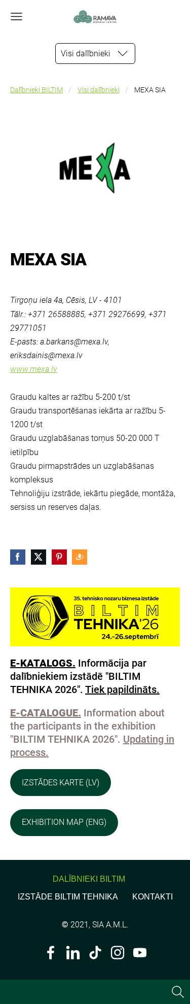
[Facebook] (51, 952)
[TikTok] (95, 952)
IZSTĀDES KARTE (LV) (60, 782)
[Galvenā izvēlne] (16, 16)
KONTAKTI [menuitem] (152, 896)
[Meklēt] (178, 992)
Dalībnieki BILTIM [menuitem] (89, 879)
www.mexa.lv (33, 369)
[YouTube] (140, 952)
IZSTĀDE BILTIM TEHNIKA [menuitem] (68, 896)
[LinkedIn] (73, 952)
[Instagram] (117, 952)
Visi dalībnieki (99, 90)
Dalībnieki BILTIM (36, 90)
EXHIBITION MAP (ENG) (64, 822)
